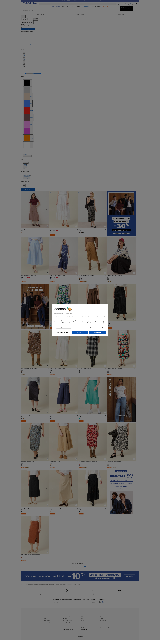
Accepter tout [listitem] (97, 332)
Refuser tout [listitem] (80, 332)
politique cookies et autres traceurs (63, 328)
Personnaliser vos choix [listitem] (62, 332)
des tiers (97, 321)
